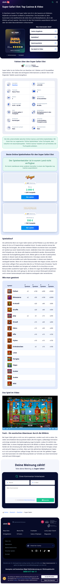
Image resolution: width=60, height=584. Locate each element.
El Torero (19, 534)
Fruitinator (34, 531)
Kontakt (7, 554)
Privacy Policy (27, 578)
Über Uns (8, 541)
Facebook (40, 551)
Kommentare (12, 55)
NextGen (15, 85)
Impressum (8, 544)
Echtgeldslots (7, 534)
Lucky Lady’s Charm (50, 531)
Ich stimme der (26, 500)
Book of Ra (20, 531)
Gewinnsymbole (36, 43)
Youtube (49, 551)
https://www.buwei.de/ (49, 563)
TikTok (44, 551)
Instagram (36, 551)
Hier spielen (30, 197)
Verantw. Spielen (10, 551)
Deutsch (12, 512)
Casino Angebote (36, 31)
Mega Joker (47, 534)
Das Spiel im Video (37, 49)
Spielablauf (35, 37)
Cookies (15, 580)
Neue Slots (6, 531)
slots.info (6, 523)
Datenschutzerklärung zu (29, 500)
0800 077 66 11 (30, 571)
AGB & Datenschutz (11, 547)
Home (6, 512)
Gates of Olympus (36, 534)
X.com (32, 551)
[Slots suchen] (52, 2)
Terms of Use (20, 578)
